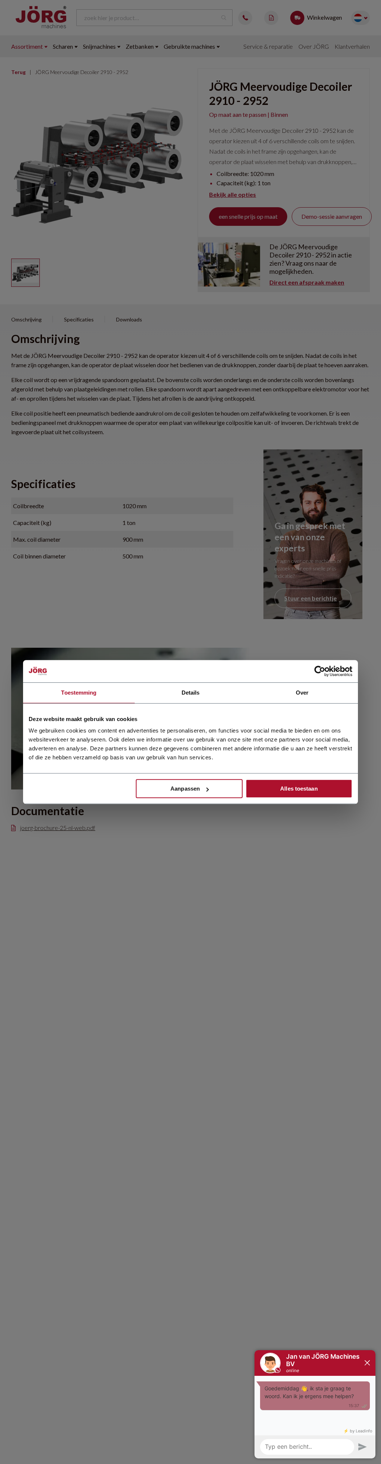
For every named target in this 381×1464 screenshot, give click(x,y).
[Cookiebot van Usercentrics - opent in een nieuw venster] (319, 671)
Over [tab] (302, 692)
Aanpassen (185, 788)
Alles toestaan (298, 788)
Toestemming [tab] (78, 692)
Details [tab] (191, 692)
